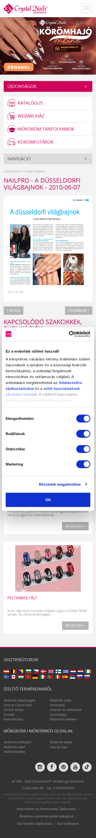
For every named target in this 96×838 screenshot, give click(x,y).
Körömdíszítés (13, 719)
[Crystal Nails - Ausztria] (6, 671)
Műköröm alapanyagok (19, 700)
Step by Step (58, 747)
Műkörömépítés (14, 752)
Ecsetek (9, 715)
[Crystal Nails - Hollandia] (73, 671)
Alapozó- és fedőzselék (65, 710)
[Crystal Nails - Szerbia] (72, 677)
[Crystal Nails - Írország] (88, 671)
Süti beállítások (68, 823)
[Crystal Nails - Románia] (57, 677)
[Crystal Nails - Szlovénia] (87, 677)
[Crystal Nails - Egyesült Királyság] (51, 671)
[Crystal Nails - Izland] (6, 677)
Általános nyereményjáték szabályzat (47, 816)
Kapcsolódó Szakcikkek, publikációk (43, 325)
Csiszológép (58, 715)
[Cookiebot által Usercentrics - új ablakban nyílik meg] (69, 334)
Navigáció (19, 159)
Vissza (14, 310)
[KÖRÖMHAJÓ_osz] (48, 45)
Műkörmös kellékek (63, 719)
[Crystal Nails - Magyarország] (21, 677)
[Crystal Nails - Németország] (35, 677)
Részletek (74, 526)
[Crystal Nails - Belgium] (13, 671)
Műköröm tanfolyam (18, 742)
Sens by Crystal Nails (18, 705)
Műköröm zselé (60, 700)
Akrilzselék (57, 705)
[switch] (83, 434)
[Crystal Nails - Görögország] (66, 671)
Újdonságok (21, 86)
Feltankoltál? (22, 598)
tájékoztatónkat (20, 388)
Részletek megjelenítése (60, 484)
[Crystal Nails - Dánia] (43, 671)
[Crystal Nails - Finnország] (58, 671)
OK (48, 500)
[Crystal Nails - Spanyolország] (65, 677)
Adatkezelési (70, 382)
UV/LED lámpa (13, 710)
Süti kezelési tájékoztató (34, 823)
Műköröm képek (61, 742)
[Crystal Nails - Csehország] (36, 671)
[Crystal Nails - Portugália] (50, 677)
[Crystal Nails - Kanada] (13, 677)
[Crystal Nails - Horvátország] (80, 671)
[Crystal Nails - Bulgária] (28, 671)
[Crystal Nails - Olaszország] (42, 677)
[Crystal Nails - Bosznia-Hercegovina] (21, 671)
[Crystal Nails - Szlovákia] (79, 677)
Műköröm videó (14, 747)
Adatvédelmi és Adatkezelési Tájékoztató (46, 809)
